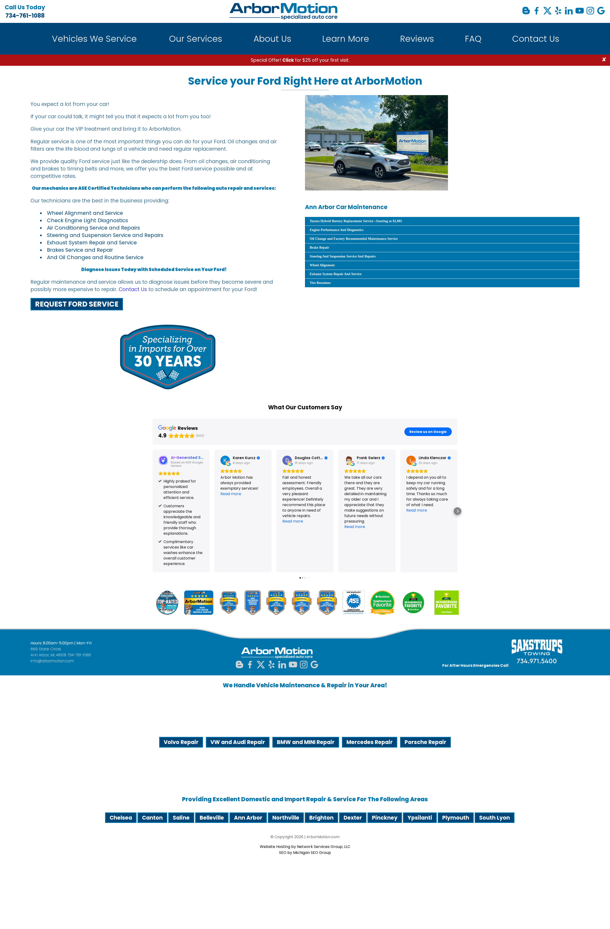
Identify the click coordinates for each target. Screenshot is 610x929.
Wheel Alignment (322, 265)
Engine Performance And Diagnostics (336, 230)
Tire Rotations (320, 283)
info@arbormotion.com (52, 661)
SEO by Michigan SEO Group (305, 852)
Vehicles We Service (94, 39)
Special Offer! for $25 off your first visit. (300, 60)
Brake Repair (319, 247)
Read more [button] (230, 494)
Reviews (417, 39)
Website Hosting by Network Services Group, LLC (305, 846)
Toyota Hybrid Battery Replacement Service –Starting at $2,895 (356, 221)
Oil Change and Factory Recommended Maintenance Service (354, 239)
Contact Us (535, 39)
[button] (152, 511)
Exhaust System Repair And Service (335, 274)
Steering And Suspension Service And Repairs (343, 256)
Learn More (345, 39)
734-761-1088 (25, 11)
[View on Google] (225, 460)
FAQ (473, 39)
